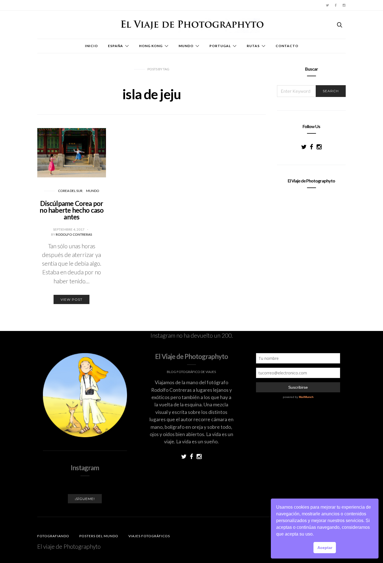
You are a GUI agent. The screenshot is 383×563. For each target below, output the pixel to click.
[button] (316, 535)
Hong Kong (151, 46)
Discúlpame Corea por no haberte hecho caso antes (71, 210)
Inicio (91, 46)
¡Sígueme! (85, 499)
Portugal (220, 46)
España (115, 46)
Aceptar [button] (324, 547)
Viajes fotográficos (149, 536)
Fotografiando (53, 536)
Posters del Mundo (98, 536)
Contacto (287, 46)
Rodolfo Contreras (74, 234)
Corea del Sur (70, 191)
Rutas (253, 46)
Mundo (186, 46)
